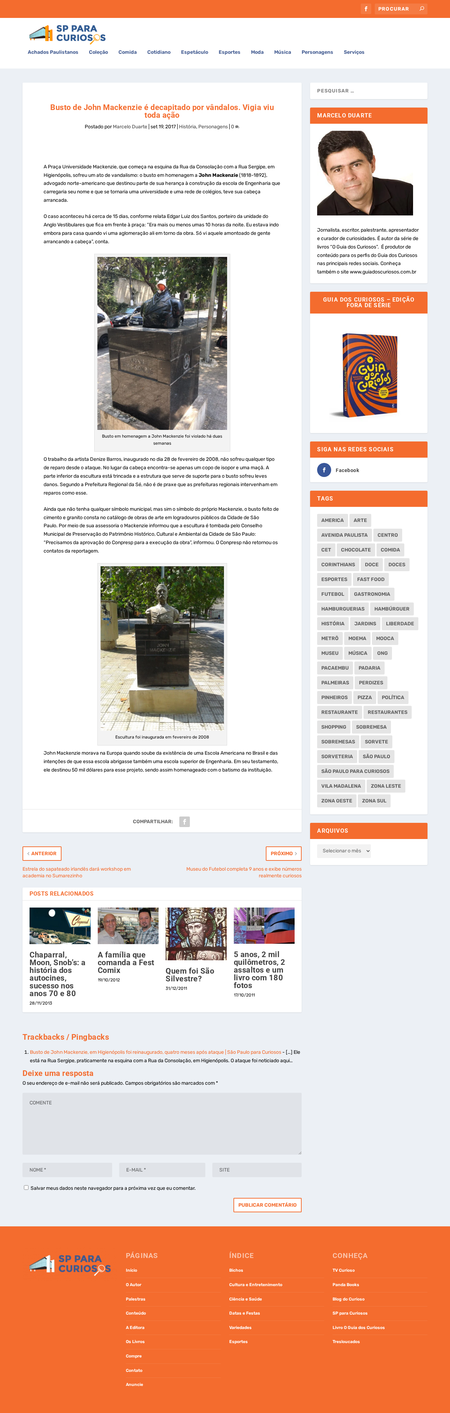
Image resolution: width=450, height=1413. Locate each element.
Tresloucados (346, 1341)
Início (131, 1270)
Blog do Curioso (349, 1299)
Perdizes (371, 683)
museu (330, 653)
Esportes (229, 52)
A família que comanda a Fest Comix (126, 962)
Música (282, 52)
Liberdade (400, 624)
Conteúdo (136, 1313)
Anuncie (134, 1384)
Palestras (136, 1299)
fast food (371, 579)
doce (372, 565)
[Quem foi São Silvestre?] (196, 934)
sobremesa (371, 727)
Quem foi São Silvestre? (190, 975)
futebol (332, 594)
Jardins (365, 624)
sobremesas (338, 742)
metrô (330, 638)
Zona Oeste (336, 801)
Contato (134, 1370)
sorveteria (337, 757)
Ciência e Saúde (245, 1299)
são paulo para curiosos (355, 771)
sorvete (376, 742)
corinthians (338, 565)
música (357, 653)
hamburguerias (343, 609)
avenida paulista (344, 535)
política (393, 698)
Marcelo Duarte (130, 127)
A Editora (135, 1327)
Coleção (98, 52)
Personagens (317, 52)
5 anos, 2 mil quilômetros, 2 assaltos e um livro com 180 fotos (259, 970)
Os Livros (135, 1341)
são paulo (376, 757)
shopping (333, 727)
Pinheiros (334, 698)
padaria (369, 668)
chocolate (356, 550)
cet (326, 550)
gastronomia (372, 594)
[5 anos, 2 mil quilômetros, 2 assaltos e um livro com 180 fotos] (264, 926)
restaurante (339, 712)
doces (396, 565)
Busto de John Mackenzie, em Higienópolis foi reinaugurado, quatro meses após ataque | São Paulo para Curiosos (155, 1052)
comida (390, 550)
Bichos (236, 1270)
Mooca (385, 638)
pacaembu (335, 668)
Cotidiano (159, 52)
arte (360, 520)
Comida (127, 52)
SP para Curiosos (350, 1313)
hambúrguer (392, 609)
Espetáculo (194, 52)
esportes (334, 579)
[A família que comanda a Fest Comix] (128, 926)
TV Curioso (344, 1270)
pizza (365, 698)
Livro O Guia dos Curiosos (359, 1327)
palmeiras (335, 683)
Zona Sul (374, 801)
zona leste (386, 786)
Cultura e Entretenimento (255, 1284)
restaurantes (387, 712)
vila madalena (341, 786)
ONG (382, 653)
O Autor (133, 1284)
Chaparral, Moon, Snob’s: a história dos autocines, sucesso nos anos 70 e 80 (58, 974)
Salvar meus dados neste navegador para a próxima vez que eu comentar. (113, 1188)
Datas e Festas (244, 1313)
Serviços (354, 52)
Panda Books (346, 1284)
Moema (357, 638)
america (332, 520)
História (187, 127)
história (333, 624)
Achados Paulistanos (53, 52)
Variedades (240, 1327)
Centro (388, 535)
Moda (257, 52)
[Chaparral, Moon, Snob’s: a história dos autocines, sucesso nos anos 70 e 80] (60, 926)
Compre (134, 1356)
